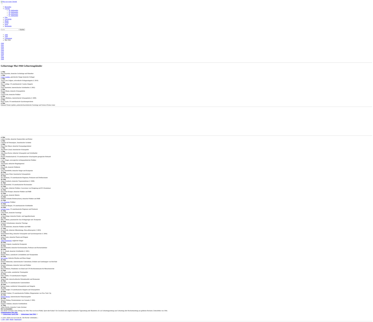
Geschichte (8, 19)
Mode (11, 319)
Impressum (17, 319)
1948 (2, 57)
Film (6, 17)
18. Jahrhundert (13, 10)
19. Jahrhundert (13, 12)
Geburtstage (8, 38)
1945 (2, 52)
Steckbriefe (8, 26)
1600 (7, 319)
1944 (2, 50)
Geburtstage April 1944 (10, 314)
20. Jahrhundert (13, 14)
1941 (2, 45)
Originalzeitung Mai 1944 (9, 312)
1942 (2, 47)
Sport (6, 24)
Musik (7, 21)
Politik (7, 22)
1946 (2, 54)
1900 (6, 35)
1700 (3, 319)
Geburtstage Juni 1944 (28, 314)
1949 (2, 59)
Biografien (8, 7)
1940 (6, 36)
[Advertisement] (59, 121)
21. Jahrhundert (13, 15)
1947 (2, 55)
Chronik (7, 8)
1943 (2, 48)
